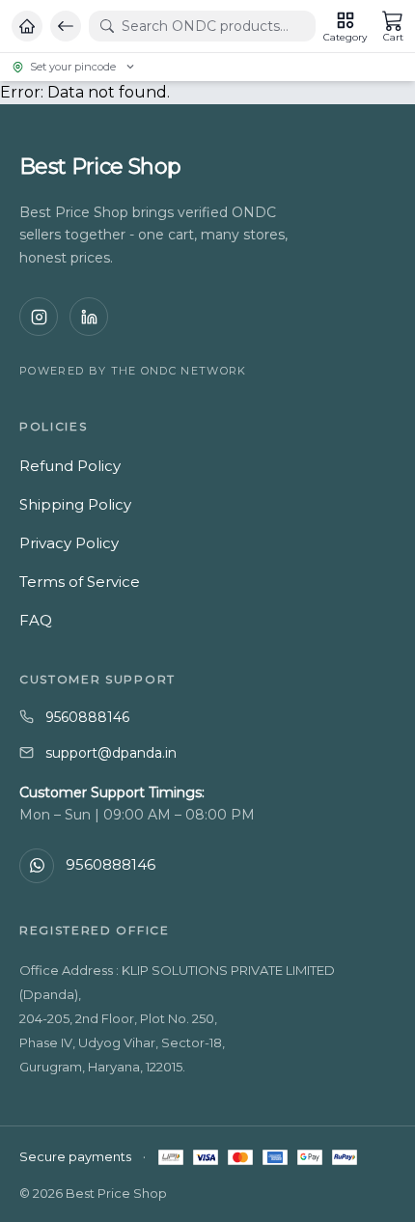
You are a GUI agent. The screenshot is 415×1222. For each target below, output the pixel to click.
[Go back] (65, 26)
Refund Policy (70, 466)
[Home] (27, 26)
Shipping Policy (75, 504)
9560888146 (87, 717)
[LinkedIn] (88, 316)
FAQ (35, 620)
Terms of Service (79, 581)
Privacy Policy (69, 543)
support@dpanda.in (111, 753)
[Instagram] (38, 316)
